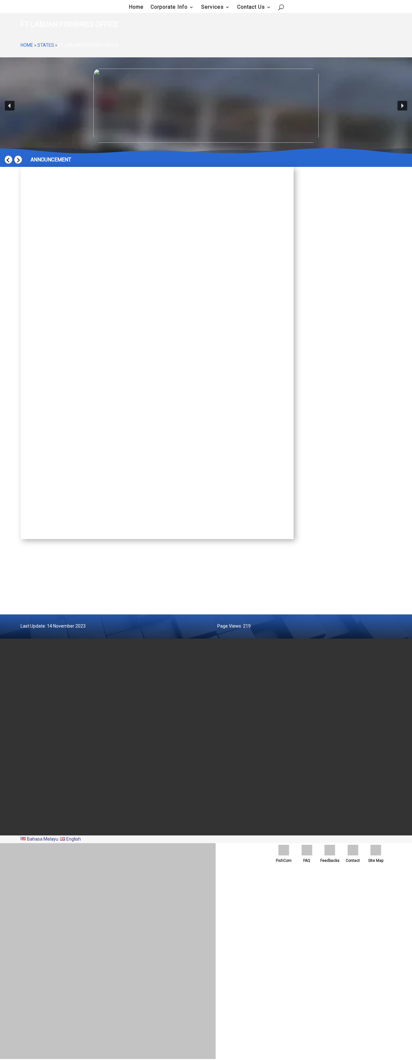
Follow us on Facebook (352, 280)
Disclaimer (226, 769)
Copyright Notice (231, 778)
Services (212, 7)
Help (220, 795)
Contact (353, 860)
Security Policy (229, 752)
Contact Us (251, 7)
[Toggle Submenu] (380, 310)
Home (27, 45)
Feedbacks (330, 860)
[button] (9, 106)
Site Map (223, 787)
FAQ (306, 860)
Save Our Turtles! (49, 270)
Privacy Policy (228, 760)
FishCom (284, 860)
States (45, 45)
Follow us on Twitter (349, 291)
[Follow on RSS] (387, 818)
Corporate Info (169, 7)
